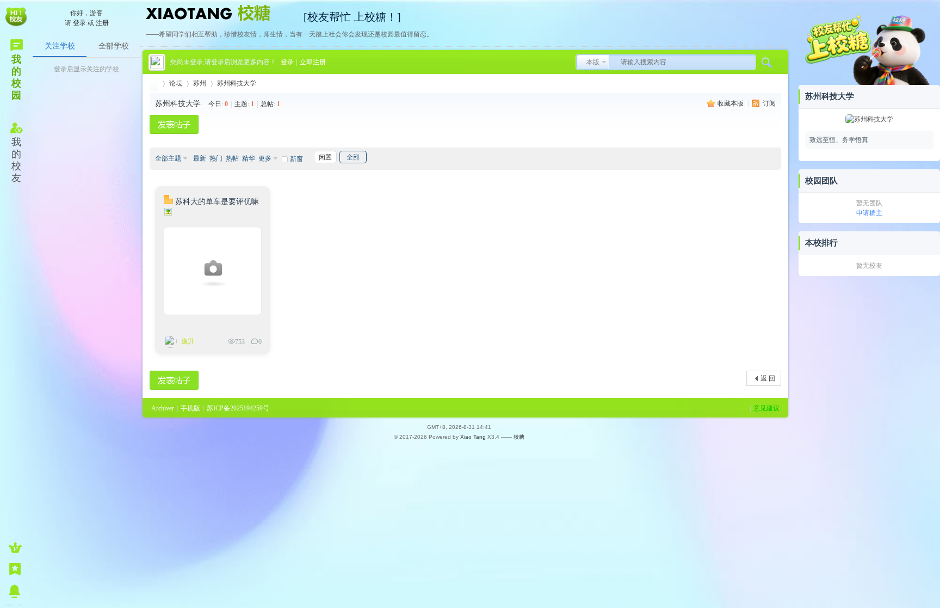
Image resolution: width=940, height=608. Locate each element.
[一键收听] (13, 547)
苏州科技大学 (236, 83)
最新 (199, 158)
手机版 (190, 408)
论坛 (175, 83)
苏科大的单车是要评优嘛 (217, 202)
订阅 (769, 103)
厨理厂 (154, 83)
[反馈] (13, 569)
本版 (592, 62)
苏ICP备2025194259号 (238, 408)
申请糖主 (869, 213)
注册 (102, 23)
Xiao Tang (473, 437)
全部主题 (168, 158)
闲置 (325, 157)
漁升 (187, 341)
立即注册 (313, 62)
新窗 (296, 159)
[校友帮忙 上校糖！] (219, 12)
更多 (264, 158)
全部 (353, 157)
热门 (215, 158)
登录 (79, 23)
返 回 (767, 378)
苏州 (199, 83)
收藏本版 (731, 103)
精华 (248, 158)
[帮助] (13, 591)
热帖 (232, 158)
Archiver (162, 408)
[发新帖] (174, 124)
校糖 (519, 437)
